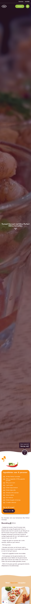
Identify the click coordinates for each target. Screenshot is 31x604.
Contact (20, 6)
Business (21, 1)
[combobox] (5, 602)
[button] (27, 6)
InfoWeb (27, 1)
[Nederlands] (5, 601)
